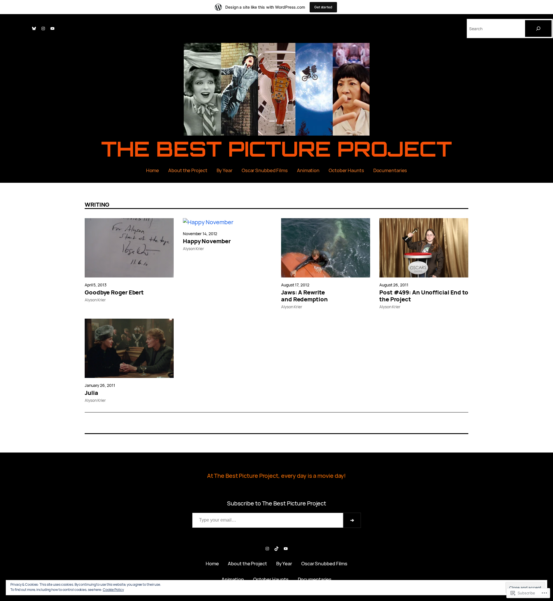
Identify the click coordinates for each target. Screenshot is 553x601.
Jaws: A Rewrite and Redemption (304, 296)
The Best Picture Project (276, 148)
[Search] (538, 28)
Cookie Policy (113, 589)
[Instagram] (43, 28)
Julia (91, 392)
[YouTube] (52, 28)
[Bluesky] (34, 28)
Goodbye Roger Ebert (114, 292)
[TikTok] (276, 548)
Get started (323, 7)
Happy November (207, 241)
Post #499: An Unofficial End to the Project (423, 296)
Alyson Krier (95, 300)
